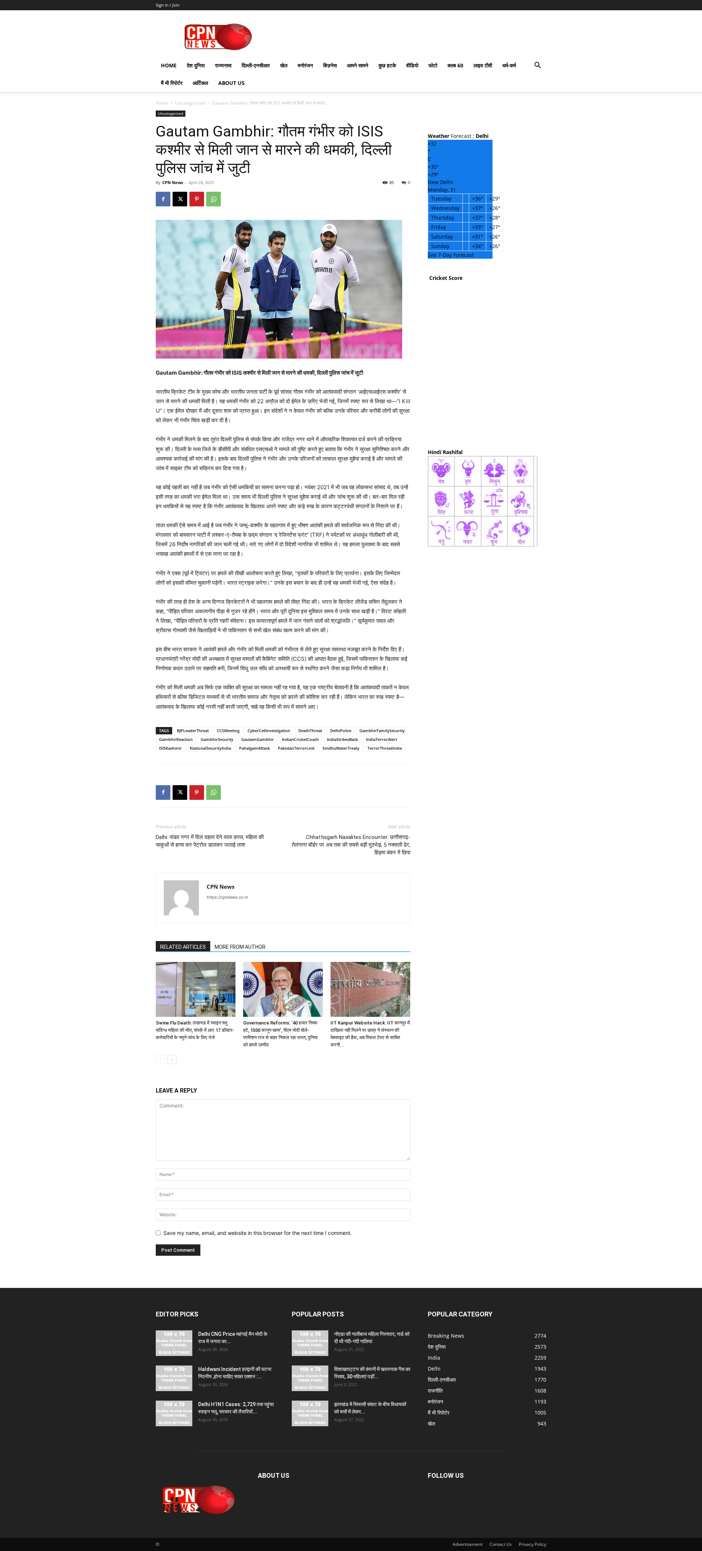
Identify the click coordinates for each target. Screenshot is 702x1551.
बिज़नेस (330, 65)
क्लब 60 (455, 65)
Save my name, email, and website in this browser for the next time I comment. (257, 1233)
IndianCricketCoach (300, 739)
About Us (231, 82)
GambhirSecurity (217, 739)
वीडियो (412, 65)
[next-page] (172, 1059)
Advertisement (468, 1544)
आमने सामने (357, 65)
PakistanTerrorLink (296, 748)
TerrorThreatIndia (384, 748)
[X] (180, 199)
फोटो (433, 65)
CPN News (172, 182)
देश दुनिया (196, 65)
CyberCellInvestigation (269, 730)
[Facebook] (163, 199)
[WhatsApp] (213, 199)
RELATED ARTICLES (183, 947)
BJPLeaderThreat (193, 730)
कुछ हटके (387, 65)
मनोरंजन (305, 65)
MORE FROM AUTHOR (240, 947)
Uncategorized (190, 103)
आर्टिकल (200, 82)
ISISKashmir (170, 748)
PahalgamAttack (254, 748)
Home (169, 65)
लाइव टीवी (482, 65)
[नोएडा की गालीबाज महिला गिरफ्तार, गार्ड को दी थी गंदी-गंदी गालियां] (310, 1343)
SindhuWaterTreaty (340, 748)
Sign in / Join (168, 5)
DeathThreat (310, 730)
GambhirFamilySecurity (382, 730)
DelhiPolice (340, 730)
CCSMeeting (228, 730)
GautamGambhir (257, 739)
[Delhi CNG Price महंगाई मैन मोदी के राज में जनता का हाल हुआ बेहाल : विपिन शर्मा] (174, 1343)
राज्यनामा (223, 65)
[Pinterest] (196, 199)
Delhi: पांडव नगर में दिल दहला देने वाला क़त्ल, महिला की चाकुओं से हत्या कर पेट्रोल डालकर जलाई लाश (210, 841)
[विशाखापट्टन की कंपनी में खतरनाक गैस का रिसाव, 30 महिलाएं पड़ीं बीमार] (310, 1378)
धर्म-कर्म (509, 65)
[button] (537, 66)
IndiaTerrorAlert (381, 739)
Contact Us (501, 1544)
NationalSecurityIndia (210, 748)
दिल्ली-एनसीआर (256, 65)
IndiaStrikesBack (342, 739)
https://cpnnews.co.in (227, 897)
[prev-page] (160, 1059)
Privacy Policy (532, 1544)
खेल (283, 65)
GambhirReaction (176, 739)
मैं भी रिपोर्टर (171, 82)
